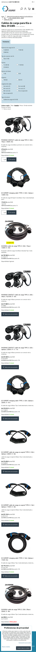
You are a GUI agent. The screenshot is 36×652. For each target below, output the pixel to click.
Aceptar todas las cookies (23, 648)
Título (12, 105)
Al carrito (12, 159)
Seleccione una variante (11, 314)
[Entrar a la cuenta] (25, 8)
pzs (5, 159)
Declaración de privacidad (25, 643)
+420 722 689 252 (14, 2)
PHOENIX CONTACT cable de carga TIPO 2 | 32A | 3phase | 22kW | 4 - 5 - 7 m (17, 348)
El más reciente (28, 105)
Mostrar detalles (6, 646)
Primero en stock (6, 107)
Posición (16, 105)
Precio (21, 105)
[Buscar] (21, 8)
